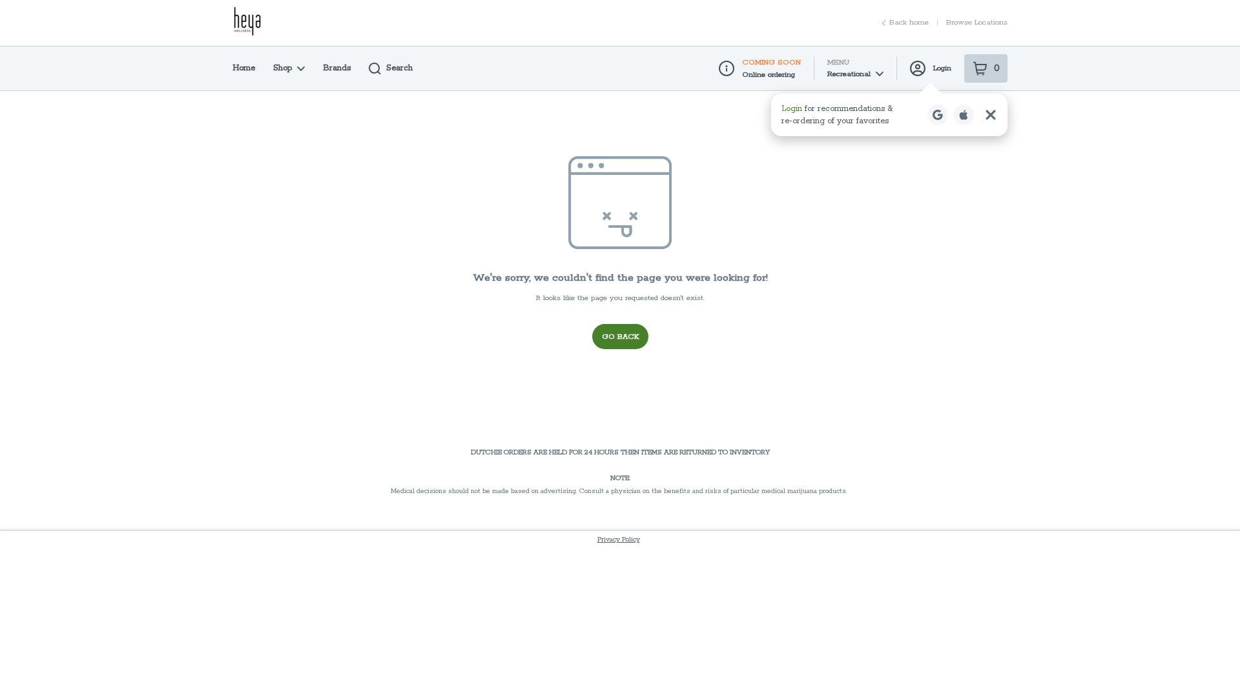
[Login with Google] (937, 115)
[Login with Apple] (963, 115)
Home (243, 68)
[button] (889, 115)
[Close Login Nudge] (990, 114)
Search (399, 68)
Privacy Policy (618, 539)
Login (942, 68)
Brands (337, 68)
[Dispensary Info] (726, 68)
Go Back (620, 336)
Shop (282, 68)
